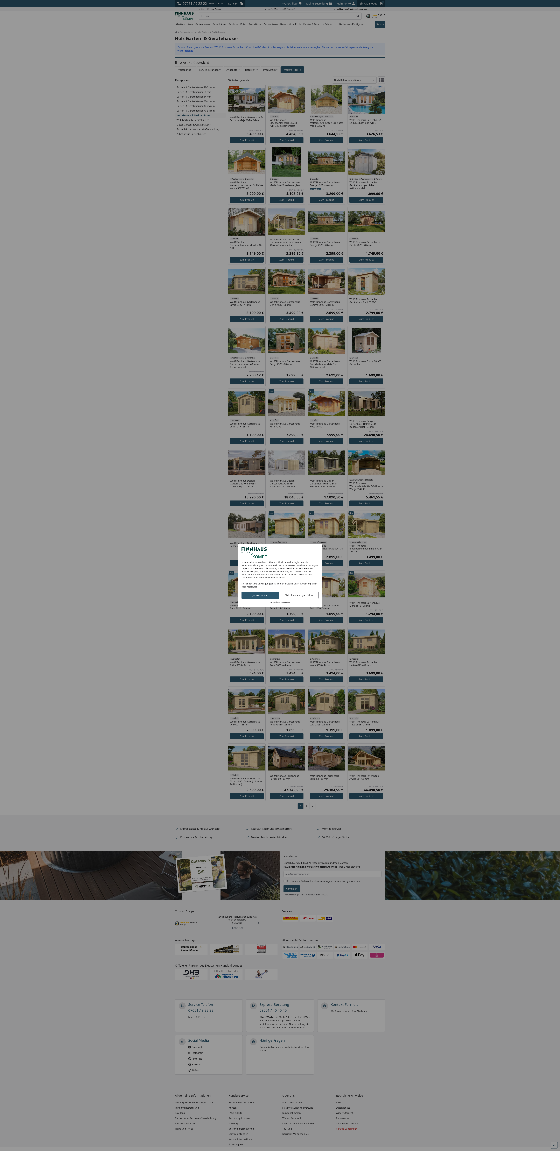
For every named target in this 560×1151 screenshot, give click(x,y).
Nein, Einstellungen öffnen (299, 595)
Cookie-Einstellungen (296, 583)
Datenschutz (275, 602)
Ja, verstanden (260, 595)
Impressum (285, 602)
